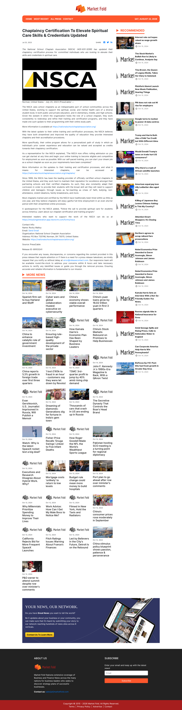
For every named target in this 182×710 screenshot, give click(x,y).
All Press (56, 19)
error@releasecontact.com (75, 260)
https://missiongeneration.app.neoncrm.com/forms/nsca (48, 219)
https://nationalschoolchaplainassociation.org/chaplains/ (48, 173)
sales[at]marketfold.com (57, 691)
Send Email (33, 230)
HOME (29, 19)
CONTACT (68, 19)
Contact (108, 706)
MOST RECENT (41, 19)
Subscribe (126, 680)
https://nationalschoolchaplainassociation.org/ (74, 126)
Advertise (97, 706)
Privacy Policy (83, 706)
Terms (72, 706)
